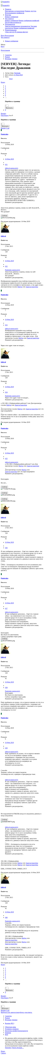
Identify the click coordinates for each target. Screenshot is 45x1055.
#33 (6, 325)
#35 (6, 458)
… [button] (6, 97)
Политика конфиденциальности (16, 1031)
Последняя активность (13, 22)
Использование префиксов (14, 13)
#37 (6, 608)
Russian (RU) (9, 1023)
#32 (6, 266)
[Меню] (2, 4)
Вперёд (3, 113)
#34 (6, 392)
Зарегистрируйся (32, 287)
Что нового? (9, 19)
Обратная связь (10, 1027)
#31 (6, 164)
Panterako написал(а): (12, 270)
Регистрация (5, 50)
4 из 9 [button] (11, 115)
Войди (20, 287)
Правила (8, 9)
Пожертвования (10, 30)
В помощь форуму (21, 32)
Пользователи (10, 24)
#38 (6, 687)
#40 (6, 917)
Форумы (8, 15)
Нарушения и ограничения (14, 11)
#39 (6, 748)
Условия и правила (12, 1029)
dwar (11, 79)
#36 (6, 548)
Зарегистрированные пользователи (17, 26)
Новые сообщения (11, 17)
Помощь (8, 1033)
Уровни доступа (30, 11)
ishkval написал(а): (11, 168)
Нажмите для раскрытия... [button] (14, 202)
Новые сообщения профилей (29, 20)
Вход (2, 46)
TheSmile (17, 73)
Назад (3, 82)
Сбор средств (10, 32)
